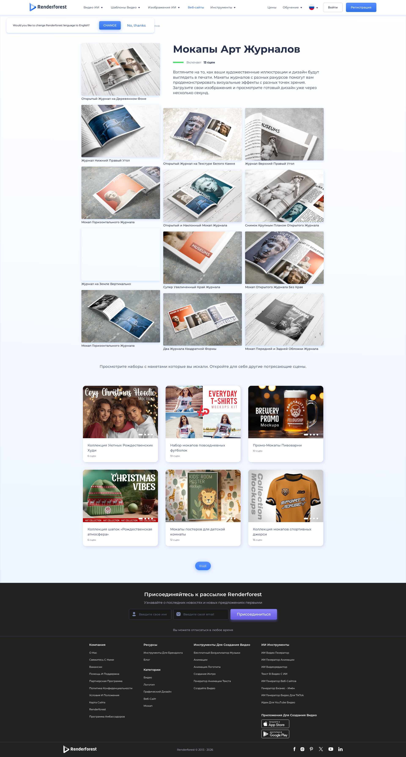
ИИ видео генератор (275, 652)
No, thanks (136, 25)
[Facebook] (294, 749)
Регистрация (361, 7)
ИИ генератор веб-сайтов (278, 681)
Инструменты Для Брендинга (163, 652)
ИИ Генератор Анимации (277, 659)
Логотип (149, 684)
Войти (333, 7)
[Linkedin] (340, 749)
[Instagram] (302, 749)
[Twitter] (320, 749)
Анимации (200, 659)
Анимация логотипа (207, 666)
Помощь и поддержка (104, 673)
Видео (148, 677)
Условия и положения (104, 695)
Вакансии (95, 666)
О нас (93, 652)
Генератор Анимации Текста (212, 681)
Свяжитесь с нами (101, 659)
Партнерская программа (105, 681)
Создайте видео (204, 688)
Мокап (148, 705)
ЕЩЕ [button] (203, 566)
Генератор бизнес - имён (278, 688)
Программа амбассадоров (107, 716)
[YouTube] (330, 749)
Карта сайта (97, 702)
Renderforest (97, 709)
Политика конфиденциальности (110, 688)
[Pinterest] (311, 749)
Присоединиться (254, 614)
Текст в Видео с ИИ (274, 673)
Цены (271, 7)
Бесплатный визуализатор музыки (217, 652)
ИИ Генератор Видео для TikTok (282, 695)
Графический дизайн (157, 691)
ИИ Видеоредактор (274, 666)
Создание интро (205, 673)
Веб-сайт (150, 698)
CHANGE (110, 25)
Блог (147, 659)
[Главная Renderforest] (48, 7)
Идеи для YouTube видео (278, 702)
